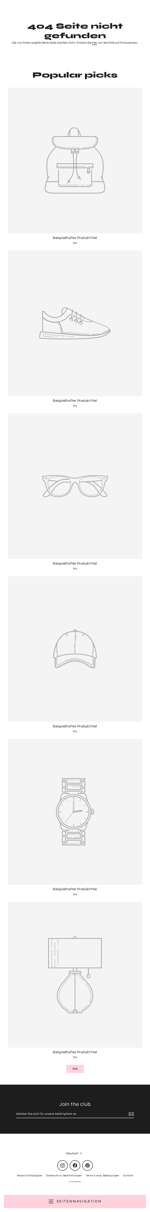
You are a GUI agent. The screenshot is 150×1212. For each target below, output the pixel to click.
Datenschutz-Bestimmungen (64, 1175)
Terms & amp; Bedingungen (102, 1175)
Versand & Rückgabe (29, 1175)
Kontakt (128, 1175)
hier (94, 42)
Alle (75, 1068)
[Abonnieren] (131, 1114)
